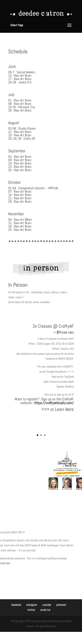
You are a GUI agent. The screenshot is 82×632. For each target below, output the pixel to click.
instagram (31, 605)
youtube (46, 605)
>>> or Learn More (57, 409)
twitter (31, 610)
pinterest (61, 605)
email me (45, 610)
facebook (16, 605)
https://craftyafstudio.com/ (54, 402)
